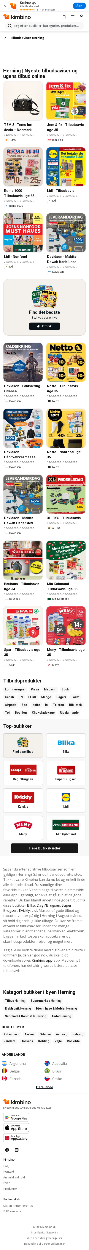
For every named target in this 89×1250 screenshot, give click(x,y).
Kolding (43, 1041)
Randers (9, 1041)
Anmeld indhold (14, 1177)
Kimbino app (42, 960)
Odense (45, 1034)
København (11, 1034)
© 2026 (44, 1227)
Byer (6, 1183)
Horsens (27, 1041)
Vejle (58, 1041)
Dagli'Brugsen (48, 905)
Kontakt (8, 1171)
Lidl (34, 910)
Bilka (31, 905)
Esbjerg (78, 1034)
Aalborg (61, 1034)
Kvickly (24, 910)
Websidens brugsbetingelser (44, 1238)
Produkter (10, 1189)
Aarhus (29, 1034)
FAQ (6, 1166)
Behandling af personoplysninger (44, 1243)
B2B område (12, 1211)
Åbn (79, 6)
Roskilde (73, 1041)
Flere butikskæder (44, 848)
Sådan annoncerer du (18, 1206)
